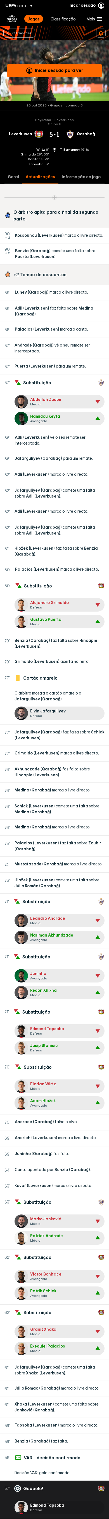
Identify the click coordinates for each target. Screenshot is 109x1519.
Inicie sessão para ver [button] (59, 70)
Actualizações (40, 177)
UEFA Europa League (12, 18)
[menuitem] (34, 19)
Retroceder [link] (21, 33)
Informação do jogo (81, 177)
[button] (93, 19)
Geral (13, 177)
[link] (33, 19)
